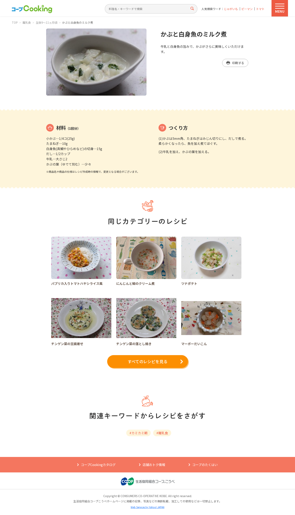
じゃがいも (231, 9)
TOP (15, 22)
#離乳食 (162, 432)
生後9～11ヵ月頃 (46, 22)
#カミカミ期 (138, 432)
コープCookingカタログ (98, 464)
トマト (260, 9)
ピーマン (247, 9)
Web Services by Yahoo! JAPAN (147, 507)
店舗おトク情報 (154, 464)
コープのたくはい (205, 464)
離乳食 (26, 22)
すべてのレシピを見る (147, 361)
